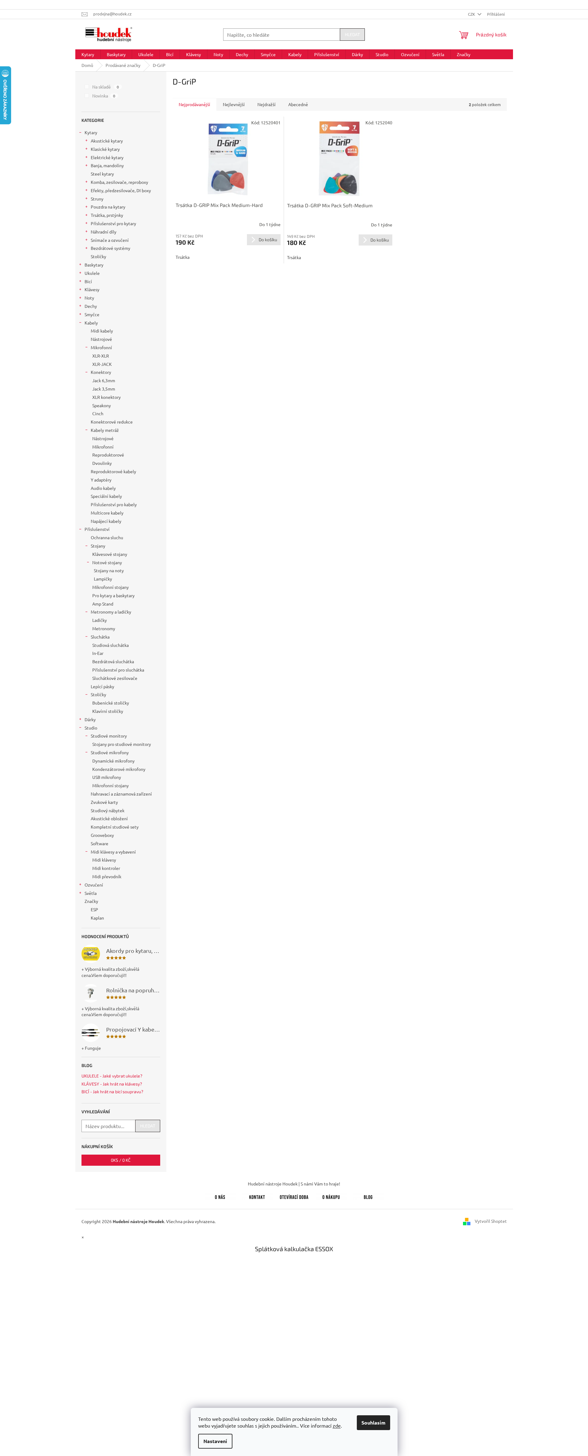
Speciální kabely (106, 496)
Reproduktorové (108, 454)
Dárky (90, 719)
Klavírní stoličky (107, 711)
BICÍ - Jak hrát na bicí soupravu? (112, 1091)
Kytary (91, 132)
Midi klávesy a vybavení (113, 851)
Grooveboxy (102, 835)
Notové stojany (107, 562)
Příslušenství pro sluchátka (118, 669)
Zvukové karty (104, 802)
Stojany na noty (109, 570)
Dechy (91, 306)
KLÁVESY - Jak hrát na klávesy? (111, 1084)
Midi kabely (102, 330)
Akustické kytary (107, 140)
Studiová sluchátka (110, 645)
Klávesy (92, 289)
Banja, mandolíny (107, 165)
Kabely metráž (105, 430)
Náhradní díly (103, 231)
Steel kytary (102, 173)
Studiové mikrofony (110, 752)
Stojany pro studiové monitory (121, 744)
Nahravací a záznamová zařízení (121, 793)
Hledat (352, 34)
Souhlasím (373, 1422)
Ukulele (92, 273)
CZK (472, 14)
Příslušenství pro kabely (114, 504)
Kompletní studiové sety (115, 826)
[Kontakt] (257, 1196)
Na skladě (105, 86)
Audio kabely (103, 488)
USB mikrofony (106, 777)
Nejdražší (266, 104)
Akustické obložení (109, 818)
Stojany (98, 545)
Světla (91, 893)
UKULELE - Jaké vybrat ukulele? (111, 1075)
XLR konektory (106, 397)
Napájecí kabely (106, 521)
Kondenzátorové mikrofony (118, 769)
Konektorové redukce (112, 421)
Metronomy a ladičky (111, 611)
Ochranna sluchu (107, 537)
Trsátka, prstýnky (107, 215)
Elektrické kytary (107, 157)
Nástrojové (101, 339)
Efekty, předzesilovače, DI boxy (121, 190)
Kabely (91, 322)
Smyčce (92, 314)
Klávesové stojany (109, 554)
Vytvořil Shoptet (491, 1221)
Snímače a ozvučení (110, 240)
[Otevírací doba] (294, 1196)
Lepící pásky (102, 686)
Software (99, 843)
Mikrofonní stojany (110, 587)
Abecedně (298, 104)
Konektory (101, 372)
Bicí (88, 281)
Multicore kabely (107, 512)
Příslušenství (97, 529)
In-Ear (97, 653)
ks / (121, 1160)
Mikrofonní (101, 347)
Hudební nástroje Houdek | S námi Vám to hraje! (294, 1183)
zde (337, 1425)
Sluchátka (100, 636)
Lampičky (103, 578)
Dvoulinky (102, 463)
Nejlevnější (234, 104)
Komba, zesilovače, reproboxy (119, 182)
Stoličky (98, 256)
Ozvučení (94, 884)
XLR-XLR (100, 355)
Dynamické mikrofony (113, 760)
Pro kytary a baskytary (113, 595)
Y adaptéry (101, 479)
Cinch (97, 413)
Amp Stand (102, 603)
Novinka (103, 95)
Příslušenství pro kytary (113, 223)
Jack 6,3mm (103, 380)
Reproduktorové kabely (113, 471)
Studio (91, 727)
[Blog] (368, 1196)
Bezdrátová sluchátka (113, 661)
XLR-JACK (102, 364)
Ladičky (99, 620)
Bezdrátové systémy (110, 248)
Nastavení (215, 1441)
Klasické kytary (105, 149)
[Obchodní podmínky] (331, 1196)
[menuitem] (87, 54)
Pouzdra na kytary (108, 206)
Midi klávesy (104, 859)
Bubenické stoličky (110, 702)
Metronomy (103, 628)
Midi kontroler (106, 868)
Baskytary (94, 264)
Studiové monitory (109, 735)
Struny (97, 198)
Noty (89, 297)
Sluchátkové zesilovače (114, 678)
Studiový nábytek (107, 810)
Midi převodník (106, 876)
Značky (91, 901)
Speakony (101, 405)
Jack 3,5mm (103, 388)
